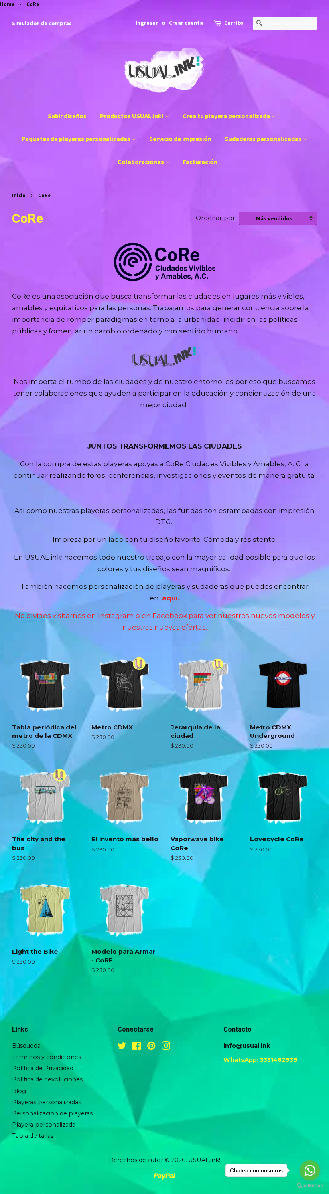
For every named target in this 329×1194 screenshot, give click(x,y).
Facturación (200, 162)
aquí (170, 598)
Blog (19, 1091)
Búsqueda (26, 1045)
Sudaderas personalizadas (264, 139)
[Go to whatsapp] (310, 1170)
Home (7, 4)
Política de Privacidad (42, 1068)
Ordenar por (215, 218)
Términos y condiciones (46, 1057)
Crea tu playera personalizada (227, 116)
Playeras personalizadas (46, 1102)
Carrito (234, 22)
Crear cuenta (186, 22)
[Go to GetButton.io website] (310, 1185)
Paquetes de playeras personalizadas (77, 139)
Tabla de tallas (32, 1135)
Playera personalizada (43, 1124)
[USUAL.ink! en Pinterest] (151, 1047)
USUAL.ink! (204, 1160)
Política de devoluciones (47, 1079)
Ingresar (147, 22)
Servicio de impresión (180, 139)
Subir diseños (67, 116)
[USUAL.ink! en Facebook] (136, 1047)
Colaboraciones (141, 162)
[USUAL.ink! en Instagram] (165, 1047)
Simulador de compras (42, 23)
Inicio (19, 195)
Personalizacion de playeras (52, 1113)
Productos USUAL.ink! (132, 116)
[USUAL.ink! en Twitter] (122, 1047)
